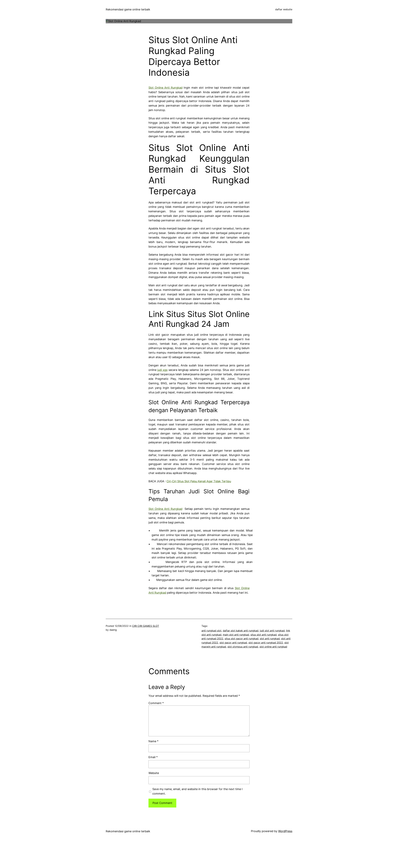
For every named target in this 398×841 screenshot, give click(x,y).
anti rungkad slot (211, 630)
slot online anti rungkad (273, 646)
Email (153, 757)
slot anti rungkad (270, 638)
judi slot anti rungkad (272, 630)
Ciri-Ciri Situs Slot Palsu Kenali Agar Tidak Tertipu (199, 481)
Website (153, 773)
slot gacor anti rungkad (233, 642)
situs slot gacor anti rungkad (241, 638)
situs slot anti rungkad (263, 634)
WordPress (285, 831)
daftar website (283, 9)
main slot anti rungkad (236, 634)
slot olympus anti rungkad (242, 646)
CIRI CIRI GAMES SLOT (145, 625)
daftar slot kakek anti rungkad (240, 630)
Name (153, 741)
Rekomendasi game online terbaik (128, 9)
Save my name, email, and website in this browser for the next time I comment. (197, 791)
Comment (156, 703)
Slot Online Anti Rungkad (165, 87)
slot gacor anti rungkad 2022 (265, 642)
